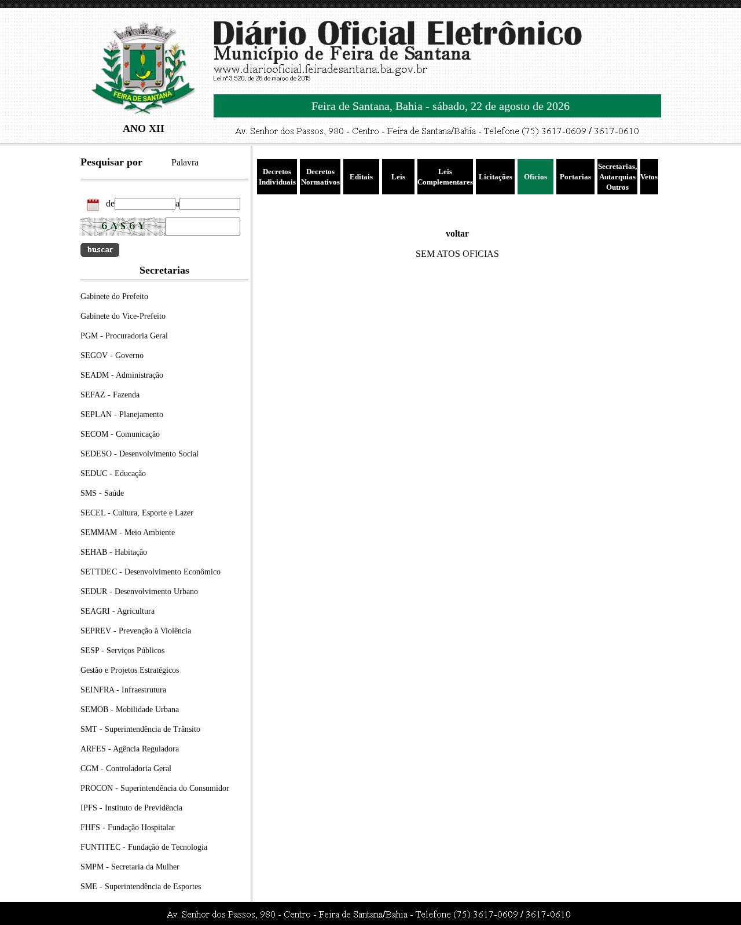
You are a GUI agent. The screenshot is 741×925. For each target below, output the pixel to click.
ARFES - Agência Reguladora (129, 749)
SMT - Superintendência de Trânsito (140, 729)
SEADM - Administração (121, 375)
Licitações (495, 176)
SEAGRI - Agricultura (117, 611)
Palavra (185, 162)
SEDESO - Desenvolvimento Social (139, 453)
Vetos (649, 176)
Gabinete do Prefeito (114, 296)
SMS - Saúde (102, 493)
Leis (398, 176)
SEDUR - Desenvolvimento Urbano (139, 591)
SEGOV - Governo (112, 355)
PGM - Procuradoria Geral (124, 335)
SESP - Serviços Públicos (122, 650)
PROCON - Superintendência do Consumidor (154, 788)
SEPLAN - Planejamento (121, 414)
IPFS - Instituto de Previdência (131, 808)
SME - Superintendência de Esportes (140, 886)
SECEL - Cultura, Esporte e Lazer (136, 512)
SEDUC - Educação (113, 473)
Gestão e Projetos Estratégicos (129, 670)
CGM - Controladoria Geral (125, 768)
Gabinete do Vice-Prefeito (123, 316)
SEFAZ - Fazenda (110, 394)
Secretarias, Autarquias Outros (617, 176)
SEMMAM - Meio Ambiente (127, 532)
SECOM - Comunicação (120, 434)
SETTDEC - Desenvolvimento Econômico (150, 571)
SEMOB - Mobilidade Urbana (129, 709)
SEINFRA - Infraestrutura (123, 690)
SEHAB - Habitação (113, 552)
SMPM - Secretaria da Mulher (129, 867)
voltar (457, 233)
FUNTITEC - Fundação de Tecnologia (143, 847)
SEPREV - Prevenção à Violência (135, 631)
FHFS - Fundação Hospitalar (127, 827)
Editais (361, 176)
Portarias (575, 176)
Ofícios (535, 176)
